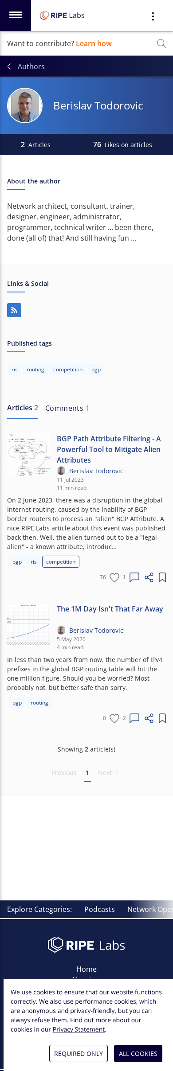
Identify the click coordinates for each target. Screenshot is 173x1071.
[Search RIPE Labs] (161, 43)
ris (34, 561)
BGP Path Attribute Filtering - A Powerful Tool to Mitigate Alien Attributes (109, 449)
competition (60, 561)
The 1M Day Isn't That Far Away (110, 609)
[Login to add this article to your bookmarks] (162, 577)
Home (86, 969)
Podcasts (99, 909)
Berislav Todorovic (96, 471)
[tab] (22, 408)
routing (39, 702)
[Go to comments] (134, 577)
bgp (17, 561)
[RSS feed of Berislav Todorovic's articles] (14, 310)
